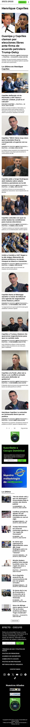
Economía (16, 536)
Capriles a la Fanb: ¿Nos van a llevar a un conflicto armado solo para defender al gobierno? (14, 376)
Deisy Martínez (9, 104)
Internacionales (18, 521)
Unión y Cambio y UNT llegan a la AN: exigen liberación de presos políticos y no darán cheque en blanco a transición (14, 258)
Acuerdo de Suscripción (11, 656)
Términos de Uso (15, 724)
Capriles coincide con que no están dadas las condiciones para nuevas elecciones (14, 220)
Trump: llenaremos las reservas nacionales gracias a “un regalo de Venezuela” (20, 530)
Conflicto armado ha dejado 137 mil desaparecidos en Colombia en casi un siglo (20, 515)
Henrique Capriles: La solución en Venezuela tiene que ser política (14, 414)
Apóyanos (22, 2)
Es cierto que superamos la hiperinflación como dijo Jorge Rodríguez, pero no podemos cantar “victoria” (20, 547)
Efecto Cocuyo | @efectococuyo (16, 55)
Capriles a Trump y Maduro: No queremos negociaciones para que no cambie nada (14, 336)
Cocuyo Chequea (18, 555)
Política (6, 57)
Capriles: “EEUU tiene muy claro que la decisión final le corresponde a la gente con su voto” (15, 141)
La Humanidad (17, 506)
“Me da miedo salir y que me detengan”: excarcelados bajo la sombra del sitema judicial (20, 500)
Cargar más (15, 620)
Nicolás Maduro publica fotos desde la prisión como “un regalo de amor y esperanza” (20, 564)
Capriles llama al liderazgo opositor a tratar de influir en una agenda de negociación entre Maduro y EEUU (14, 298)
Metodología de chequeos (12, 664)
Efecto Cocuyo (14, 719)
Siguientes (24, 428)
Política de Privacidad (10, 653)
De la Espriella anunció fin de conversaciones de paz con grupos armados (20, 579)
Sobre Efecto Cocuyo (10, 659)
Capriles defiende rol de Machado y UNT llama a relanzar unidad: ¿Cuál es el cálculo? (13, 99)
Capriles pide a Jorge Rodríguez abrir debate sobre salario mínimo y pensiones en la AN (15, 181)
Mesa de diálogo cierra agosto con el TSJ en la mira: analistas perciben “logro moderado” (20, 609)
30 (14, 428)
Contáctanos (15, 669)
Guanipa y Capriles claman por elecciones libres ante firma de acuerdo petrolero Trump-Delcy (14, 44)
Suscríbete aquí (22, 460)
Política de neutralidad (11, 661)
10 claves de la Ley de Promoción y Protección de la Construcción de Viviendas (20, 594)
